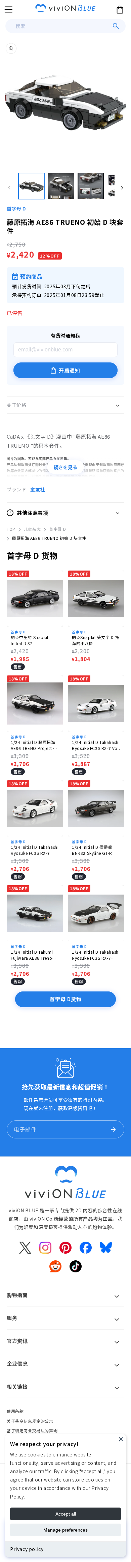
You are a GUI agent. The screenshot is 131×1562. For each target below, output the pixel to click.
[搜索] (115, 26)
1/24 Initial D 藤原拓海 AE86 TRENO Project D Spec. (33, 745)
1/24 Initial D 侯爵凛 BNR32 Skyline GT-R (92, 850)
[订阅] (113, 1129)
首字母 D (16, 208)
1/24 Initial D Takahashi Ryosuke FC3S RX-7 (34, 850)
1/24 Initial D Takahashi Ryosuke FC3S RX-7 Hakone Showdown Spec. (96, 955)
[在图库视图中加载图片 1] (31, 186)
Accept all (65, 1514)
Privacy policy (26, 1549)
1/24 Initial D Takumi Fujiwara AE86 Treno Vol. (32, 955)
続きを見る (65, 467)
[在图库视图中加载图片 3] (90, 186)
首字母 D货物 (66, 998)
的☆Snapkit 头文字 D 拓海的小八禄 (95, 640)
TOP (11, 529)
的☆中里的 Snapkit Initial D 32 (30, 640)
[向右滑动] (122, 187)
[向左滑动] (9, 187)
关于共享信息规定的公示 (30, 1421)
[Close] (121, 1439)
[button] (8, 9)
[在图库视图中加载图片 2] (61, 186)
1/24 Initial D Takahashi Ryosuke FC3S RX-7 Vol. (96, 745)
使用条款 (15, 1411)
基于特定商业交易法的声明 (32, 1430)
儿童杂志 (32, 529)
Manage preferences (65, 1530)
